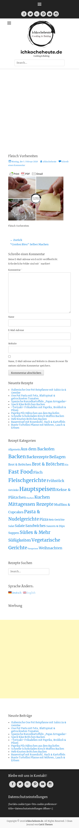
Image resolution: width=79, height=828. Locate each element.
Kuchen (30, 498)
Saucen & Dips (55, 526)
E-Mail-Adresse (16, 330)
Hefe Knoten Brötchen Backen (29, 419)
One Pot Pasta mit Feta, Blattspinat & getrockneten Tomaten (33, 397)
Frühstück (55, 481)
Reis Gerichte (56, 519)
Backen (17, 456)
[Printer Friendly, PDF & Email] (26, 173)
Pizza (44, 519)
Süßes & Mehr (35, 532)
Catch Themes (46, 824)
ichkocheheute (49, 162)
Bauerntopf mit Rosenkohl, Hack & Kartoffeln (38, 422)
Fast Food (20, 472)
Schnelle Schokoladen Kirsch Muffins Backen (37, 416)
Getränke (13, 490)
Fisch (38, 472)
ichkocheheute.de (41, 52)
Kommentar (15, 270)
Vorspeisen (33, 548)
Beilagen (57, 456)
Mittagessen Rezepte (30, 504)
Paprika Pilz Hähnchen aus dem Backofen (35, 413)
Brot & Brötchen (19, 464)
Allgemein (14, 449)
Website (12, 344)
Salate (20, 526)
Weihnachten (50, 548)
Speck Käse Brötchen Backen (28, 404)
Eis (66, 464)
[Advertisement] (39, 109)
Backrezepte (37, 457)
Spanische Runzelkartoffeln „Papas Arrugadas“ (39, 401)
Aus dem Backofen (38, 449)
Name (11, 317)
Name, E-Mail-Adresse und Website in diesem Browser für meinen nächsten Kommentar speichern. (38, 363)
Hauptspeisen (37, 489)
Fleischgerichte (27, 480)
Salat (11, 526)
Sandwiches (35, 525)
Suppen (13, 533)
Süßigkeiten (19, 540)
